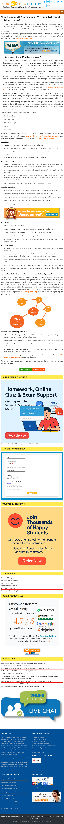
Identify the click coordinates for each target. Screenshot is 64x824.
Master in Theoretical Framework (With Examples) (15, 684)
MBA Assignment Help (29, 292)
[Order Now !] (32, 213)
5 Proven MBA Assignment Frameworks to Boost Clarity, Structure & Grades (22, 686)
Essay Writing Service (7, 583)
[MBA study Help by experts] (33, 313)
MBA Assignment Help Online (9, 792)
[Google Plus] (51, 1)
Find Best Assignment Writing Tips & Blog (38, 821)
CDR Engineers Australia (7, 798)
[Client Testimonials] (32, 622)
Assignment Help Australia (8, 779)
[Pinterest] (54, 1)
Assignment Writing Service (8, 588)
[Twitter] (48, 1)
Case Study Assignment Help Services (11, 591)
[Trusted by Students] (32, 538)
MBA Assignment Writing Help (9, 580)
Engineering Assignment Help (9, 802)
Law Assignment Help (7, 805)
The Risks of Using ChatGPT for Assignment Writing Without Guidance (21, 671)
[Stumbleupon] (61, 1)
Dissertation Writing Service (9, 585)
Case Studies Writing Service (9, 788)
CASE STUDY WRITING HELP (37, 816)
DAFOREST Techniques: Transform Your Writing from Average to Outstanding (23, 663)
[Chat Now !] (25, 371)
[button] (59, 416)
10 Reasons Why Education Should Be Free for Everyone (17, 666)
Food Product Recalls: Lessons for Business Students (16, 678)
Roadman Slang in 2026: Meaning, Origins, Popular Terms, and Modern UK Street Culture (26, 681)
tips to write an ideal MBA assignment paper (42, 136)
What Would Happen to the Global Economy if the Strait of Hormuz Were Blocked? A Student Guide (29, 676)
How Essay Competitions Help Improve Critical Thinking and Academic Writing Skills (25, 668)
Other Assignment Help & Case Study (11, 808)
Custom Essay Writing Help (8, 782)
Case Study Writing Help (8, 578)
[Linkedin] (58, 1)
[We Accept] (42, 785)
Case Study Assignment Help (9, 785)
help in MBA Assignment (46, 138)
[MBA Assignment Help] (32, 47)
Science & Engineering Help (8, 795)
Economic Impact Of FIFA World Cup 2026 (13, 673)
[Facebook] (44, 1)
